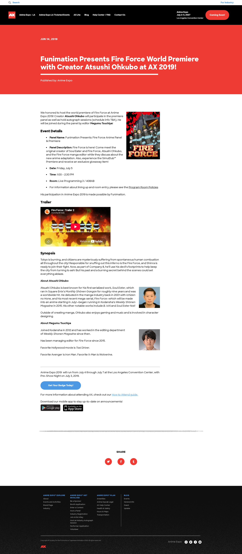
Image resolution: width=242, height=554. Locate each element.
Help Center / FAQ (101, 15)
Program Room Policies (143, 187)
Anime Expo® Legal (105, 502)
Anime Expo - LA (27, 15)
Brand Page (48, 505)
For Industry (227, 2)
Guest (126, 505)
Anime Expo (64, 80)
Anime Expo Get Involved (78, 496)
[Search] (9, 2)
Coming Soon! (217, 14)
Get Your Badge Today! (60, 385)
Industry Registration (79, 514)
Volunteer (74, 529)
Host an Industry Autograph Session (81, 521)
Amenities (101, 499)
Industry (46, 508)
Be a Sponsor (75, 501)
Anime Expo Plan (106, 495)
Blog (86, 15)
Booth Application (77, 504)
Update (127, 508)
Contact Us (119, 15)
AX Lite (77, 15)
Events (127, 499)
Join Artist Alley (76, 517)
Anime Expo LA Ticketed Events (54, 15)
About (45, 499)
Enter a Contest (76, 507)
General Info (129, 502)
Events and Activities (52, 502)
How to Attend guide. (125, 394)
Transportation (103, 515)
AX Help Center (103, 505)
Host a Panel (75, 511)
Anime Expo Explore (54, 495)
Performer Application (79, 526)
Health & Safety (103, 508)
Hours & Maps (102, 512)
